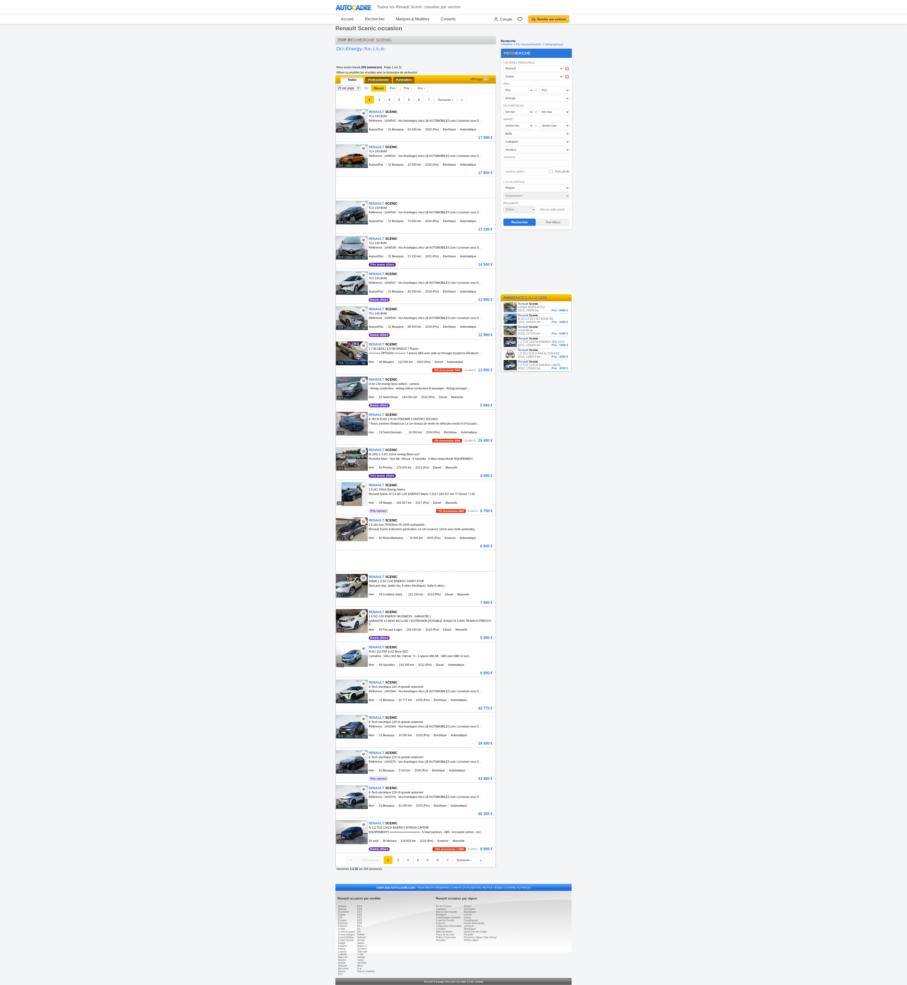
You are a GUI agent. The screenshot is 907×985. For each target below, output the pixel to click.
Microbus (343, 968)
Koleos (342, 948)
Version (509, 157)
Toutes (352, 80)
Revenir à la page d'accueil (439, 981)
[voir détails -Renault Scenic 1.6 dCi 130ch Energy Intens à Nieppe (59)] (352, 494)
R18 (359, 909)
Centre (468, 914)
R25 (359, 920)
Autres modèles (366, 971)
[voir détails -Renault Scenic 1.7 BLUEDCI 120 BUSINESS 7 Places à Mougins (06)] (352, 353)
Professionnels (378, 80)
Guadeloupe (471, 920)
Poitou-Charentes (446, 937)
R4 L (360, 926)
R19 (359, 911)
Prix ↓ (408, 88)
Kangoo (342, 945)
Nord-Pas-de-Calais (475, 931)
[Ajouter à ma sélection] (363, 113)
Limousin (469, 926)
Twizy (360, 960)
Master (342, 960)
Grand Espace (346, 931)
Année (508, 119)
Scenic (361, 940)
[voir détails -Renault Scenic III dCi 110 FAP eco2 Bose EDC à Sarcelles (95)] (352, 656)
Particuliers (404, 80)
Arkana (342, 906)
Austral (342, 909)
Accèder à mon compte (470, 981)
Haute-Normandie (474, 923)
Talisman (362, 951)
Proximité (510, 203)
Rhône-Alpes (471, 940)
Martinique (470, 928)
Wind (360, 965)
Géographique (554, 44)
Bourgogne (470, 911)
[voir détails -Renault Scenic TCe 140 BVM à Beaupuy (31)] (352, 121)
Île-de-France (444, 906)
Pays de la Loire (445, 934)
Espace (342, 920)
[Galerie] (492, 79)
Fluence (342, 926)
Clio (340, 917)
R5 (358, 928)
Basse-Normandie (446, 911)
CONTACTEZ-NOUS (517, 887)
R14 (359, 906)
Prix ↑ (394, 88)
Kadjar (341, 943)
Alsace (468, 906)
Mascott (342, 957)
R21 (359, 917)
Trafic (360, 954)
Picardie (468, 934)
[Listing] (486, 79)
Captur (342, 914)
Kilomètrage (513, 105)
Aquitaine (441, 909)
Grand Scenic (346, 940)
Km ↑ (421, 88)
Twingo (361, 957)
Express (343, 923)
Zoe (359, 968)
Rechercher (375, 19)
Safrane (361, 937)
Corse (467, 917)
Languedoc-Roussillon (449, 926)
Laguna (342, 951)
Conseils (448, 19)
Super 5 (361, 945)
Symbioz (362, 948)
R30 (359, 923)
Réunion (440, 940)
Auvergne (469, 909)
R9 (358, 931)
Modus (342, 971)
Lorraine (440, 928)
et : (536, 90)
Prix (506, 83)
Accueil (347, 19)
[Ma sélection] (519, 19)
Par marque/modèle (528, 44)
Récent (379, 88)
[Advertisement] (536, 261)
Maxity (342, 962)
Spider (360, 943)
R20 (359, 914)
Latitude (342, 954)
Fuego (341, 928)
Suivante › (445, 100)
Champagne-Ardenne (448, 917)
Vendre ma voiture (551, 19)
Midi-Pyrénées (444, 931)
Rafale (360, 934)
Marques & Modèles (412, 19)
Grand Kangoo (346, 934)
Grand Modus (346, 937)
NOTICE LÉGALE (493, 887)
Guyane (440, 923)
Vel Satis (362, 962)
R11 (340, 974)
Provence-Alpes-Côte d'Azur (480, 937)
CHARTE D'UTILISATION (466, 887)
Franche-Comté (445, 920)
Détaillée (506, 44)
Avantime (343, 911)
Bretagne (441, 914)
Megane (342, 965)
